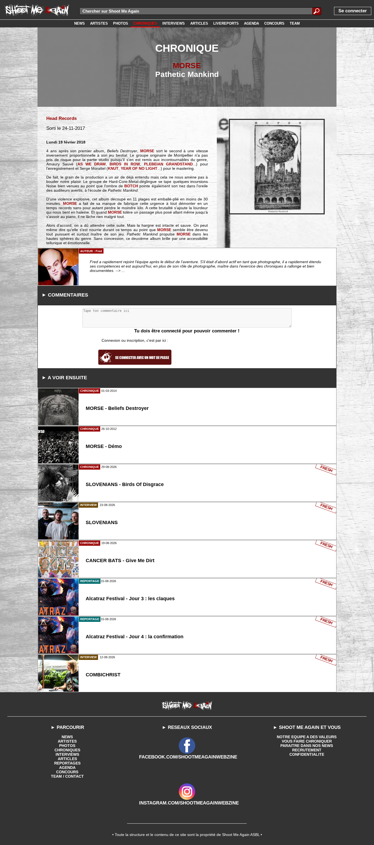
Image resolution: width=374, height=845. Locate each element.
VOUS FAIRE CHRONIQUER (307, 741)
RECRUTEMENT (306, 750)
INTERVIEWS (67, 754)
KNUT (113, 168)
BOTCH (131, 186)
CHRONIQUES (67, 750)
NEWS (67, 737)
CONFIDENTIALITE (306, 754)
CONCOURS (67, 772)
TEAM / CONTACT (67, 776)
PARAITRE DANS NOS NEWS (306, 745)
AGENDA (67, 767)
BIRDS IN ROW (125, 164)
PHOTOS (67, 745)
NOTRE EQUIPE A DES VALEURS (306, 737)
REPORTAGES (67, 763)
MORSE (187, 65)
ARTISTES (67, 741)
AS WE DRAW (91, 164)
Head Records (61, 118)
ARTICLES (67, 759)
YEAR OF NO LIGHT (139, 168)
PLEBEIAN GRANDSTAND (168, 164)
